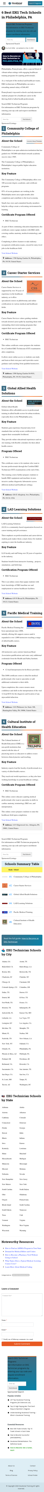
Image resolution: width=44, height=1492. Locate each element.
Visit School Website (10, 253)
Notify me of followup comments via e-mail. (18, 1339)
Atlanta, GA (6, 961)
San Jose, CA (24, 1074)
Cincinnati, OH (25, 982)
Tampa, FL (23, 1079)
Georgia (22, 1128)
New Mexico (6, 1184)
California (5, 1117)
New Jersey (23, 1179)
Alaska (22, 1107)
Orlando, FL (6, 1049)
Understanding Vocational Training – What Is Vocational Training (23, 1414)
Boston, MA (6, 972)
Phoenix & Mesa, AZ (9, 1054)
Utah (21, 1215)
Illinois (4, 1138)
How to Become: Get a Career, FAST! (21, 1449)
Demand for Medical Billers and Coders (20, 1251)
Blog (11, 1471)
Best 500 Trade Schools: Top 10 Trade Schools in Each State (21, 1430)
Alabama (5, 1107)
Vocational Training (26, 1486)
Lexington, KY (7, 1023)
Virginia (22, 1220)
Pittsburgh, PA (24, 1054)
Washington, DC (25, 1084)
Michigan (23, 1158)
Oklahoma (23, 1194)
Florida (4, 1128)
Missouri (5, 1169)
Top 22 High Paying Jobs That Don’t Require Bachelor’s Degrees (22, 1407)
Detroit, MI (6, 997)
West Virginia (24, 1225)
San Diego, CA (7, 1074)
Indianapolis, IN (25, 1008)
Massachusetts (7, 1158)
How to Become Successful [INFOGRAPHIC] (19, 1436)
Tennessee (23, 1210)
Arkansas (23, 1112)
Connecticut (6, 1123)
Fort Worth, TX (7, 1002)
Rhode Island (6, 1205)
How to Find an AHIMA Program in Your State (23, 1248)
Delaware (23, 1123)
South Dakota (6, 1210)
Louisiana (23, 1148)
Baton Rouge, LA (26, 967)
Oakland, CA (24, 1043)
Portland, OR (6, 1059)
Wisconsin (5, 1230)
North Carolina (7, 1189)
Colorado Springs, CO (9, 987)
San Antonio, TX (25, 1069)
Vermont (5, 1220)
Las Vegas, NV (25, 1018)
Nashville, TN (7, 1038)
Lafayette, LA (6, 1018)
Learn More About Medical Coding (18, 1267)
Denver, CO (24, 992)
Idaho (21, 1133)
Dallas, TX (6, 992)
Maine (4, 1153)
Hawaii (4, 1133)
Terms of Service (11, 1475)
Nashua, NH (24, 1033)
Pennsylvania (24, 1200)
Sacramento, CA (7, 1069)
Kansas (22, 1143)
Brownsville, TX (25, 972)
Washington (6, 1225)
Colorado (23, 1117)
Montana (23, 1169)
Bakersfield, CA (7, 967)
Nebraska (5, 1174)
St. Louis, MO (7, 1079)
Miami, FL (5, 1033)
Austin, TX (23, 961)
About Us (11, 1466)
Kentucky (5, 1148)
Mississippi (23, 1164)
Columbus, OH (25, 987)
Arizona (4, 1112)
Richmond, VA (7, 1064)
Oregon (4, 1200)
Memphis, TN (24, 1028)
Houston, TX (6, 1008)
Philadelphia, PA (25, 1049)
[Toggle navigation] (4, 3)
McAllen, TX (6, 1028)
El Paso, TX (24, 997)
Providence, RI (25, 1059)
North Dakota (24, 1189)
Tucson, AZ (6, 1084)
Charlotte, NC (24, 977)
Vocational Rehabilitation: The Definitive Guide (21, 1442)
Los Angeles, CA (25, 1023)
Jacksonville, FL (7, 1013)
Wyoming (23, 1230)
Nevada (22, 1174)
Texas (4, 1215)
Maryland (23, 1153)
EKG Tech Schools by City (21, 1275)
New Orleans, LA (26, 1038)
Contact (32, 1466)
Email (4, 1330)
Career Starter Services (22, 885)
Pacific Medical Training (23, 912)
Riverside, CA (24, 1064)
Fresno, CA (23, 1002)
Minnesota (5, 1164)
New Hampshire (7, 1179)
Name (4, 1320)
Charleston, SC (7, 977)
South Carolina (25, 1205)
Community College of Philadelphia (27, 876)
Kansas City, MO (25, 1013)
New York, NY (7, 1043)
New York (23, 1184)
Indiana (22, 1138)
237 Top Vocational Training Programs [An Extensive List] (20, 1401)
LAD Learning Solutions (23, 903)
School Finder (33, 1475)
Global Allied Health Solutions (25, 894)
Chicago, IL (6, 982)
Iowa (3, 1143)
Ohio (3, 1194)
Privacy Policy (32, 1471)
